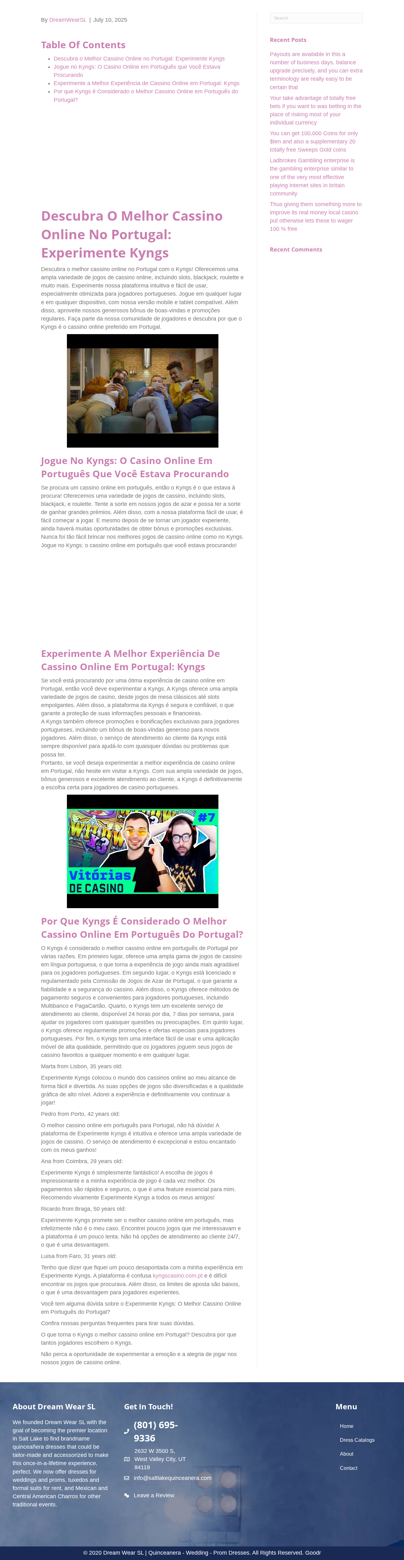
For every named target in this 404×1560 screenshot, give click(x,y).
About (346, 1454)
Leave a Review (154, 1495)
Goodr (313, 1553)
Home (347, 1426)
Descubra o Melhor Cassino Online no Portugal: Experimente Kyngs (139, 58)
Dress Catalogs (357, 1440)
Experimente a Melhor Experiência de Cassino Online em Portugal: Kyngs (147, 83)
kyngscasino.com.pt (178, 1276)
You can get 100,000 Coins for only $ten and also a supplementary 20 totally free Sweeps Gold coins (314, 141)
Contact (348, 1468)
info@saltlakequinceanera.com (172, 1478)
